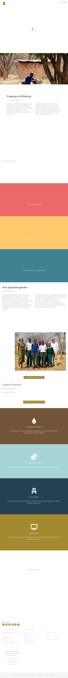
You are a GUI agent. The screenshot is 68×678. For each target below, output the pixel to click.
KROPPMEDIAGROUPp (31, 674)
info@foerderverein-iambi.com (12, 642)
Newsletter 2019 (28, 634)
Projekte (53, 307)
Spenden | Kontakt (51, 632)
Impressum (49, 636)
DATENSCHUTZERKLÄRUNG (50, 674)
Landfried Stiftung (8, 392)
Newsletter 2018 (28, 638)
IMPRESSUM (40, 674)
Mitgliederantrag (28, 640)
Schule (41, 307)
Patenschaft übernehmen (30, 642)
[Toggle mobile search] (62, 2)
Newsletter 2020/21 (29, 632)
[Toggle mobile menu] (65, 2)
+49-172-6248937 (10, 640)
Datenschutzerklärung (52, 639)
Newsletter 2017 (28, 636)
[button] (3, 624)
